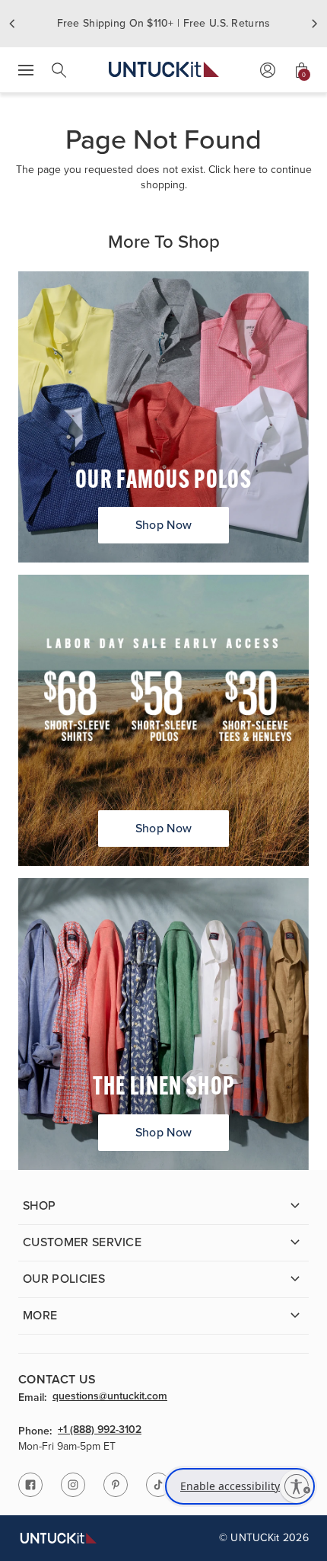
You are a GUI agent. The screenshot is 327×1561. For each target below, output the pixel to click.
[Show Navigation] (26, 70)
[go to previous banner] (12, 23)
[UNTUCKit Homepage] (164, 69)
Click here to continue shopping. (226, 177)
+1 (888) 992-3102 (99, 1431)
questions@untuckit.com (109, 1397)
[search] (59, 70)
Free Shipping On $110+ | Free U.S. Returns (164, 23)
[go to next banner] (315, 23)
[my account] (267, 70)
